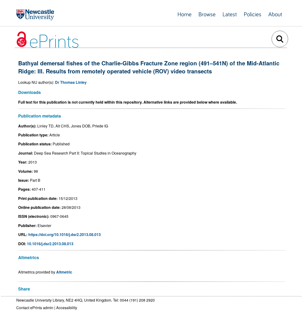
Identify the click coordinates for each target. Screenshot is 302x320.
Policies (252, 14)
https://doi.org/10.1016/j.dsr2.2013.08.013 (64, 234)
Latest (229, 14)
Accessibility (66, 307)
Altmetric (64, 272)
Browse (207, 14)
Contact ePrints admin (34, 307)
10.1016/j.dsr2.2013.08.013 (50, 243)
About (275, 14)
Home (184, 14)
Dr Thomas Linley (71, 82)
